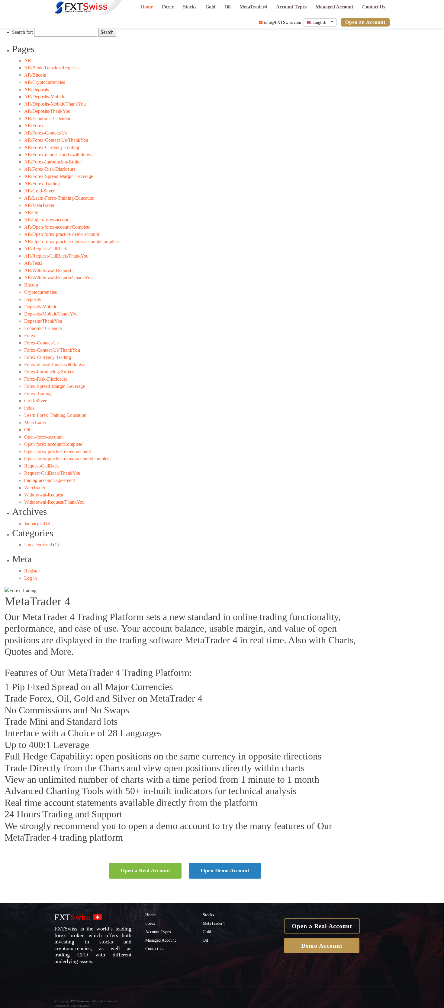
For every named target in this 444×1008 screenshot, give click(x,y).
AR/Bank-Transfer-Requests (51, 67)
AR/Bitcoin (35, 75)
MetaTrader (35, 422)
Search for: (22, 32)
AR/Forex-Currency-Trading (51, 147)
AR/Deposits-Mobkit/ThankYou (55, 103)
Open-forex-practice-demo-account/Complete (67, 458)
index (29, 407)
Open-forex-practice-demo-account (57, 451)
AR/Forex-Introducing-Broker (53, 161)
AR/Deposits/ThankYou (47, 111)
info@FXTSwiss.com (282, 22)
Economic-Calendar (43, 328)
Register (32, 570)
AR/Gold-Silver (39, 190)
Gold (210, 6)
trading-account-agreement (49, 480)
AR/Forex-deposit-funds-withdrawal (59, 154)
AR (27, 60)
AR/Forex (33, 125)
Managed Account (334, 6)
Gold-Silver (35, 400)
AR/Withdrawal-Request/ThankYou (58, 277)
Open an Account (365, 22)
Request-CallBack (41, 465)
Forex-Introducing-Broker (49, 371)
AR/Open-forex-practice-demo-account (61, 234)
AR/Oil (31, 212)
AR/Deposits (36, 89)
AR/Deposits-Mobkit (44, 96)
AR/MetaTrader (39, 205)
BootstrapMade (79, 1005)
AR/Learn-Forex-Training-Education (59, 198)
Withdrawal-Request (43, 494)
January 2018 (37, 523)
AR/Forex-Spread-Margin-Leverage (58, 176)
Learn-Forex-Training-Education (55, 415)
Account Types (291, 6)
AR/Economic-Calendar (47, 118)
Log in (30, 578)
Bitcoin (31, 284)
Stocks (189, 6)
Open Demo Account (225, 870)
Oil (227, 6)
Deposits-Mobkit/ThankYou (51, 313)
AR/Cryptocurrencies (44, 82)
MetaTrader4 (253, 6)
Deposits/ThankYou (43, 321)
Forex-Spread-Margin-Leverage (54, 386)
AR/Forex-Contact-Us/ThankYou (56, 140)
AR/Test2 (33, 263)
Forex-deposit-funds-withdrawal (54, 364)
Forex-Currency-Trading (47, 357)
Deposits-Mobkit (40, 306)
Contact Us (373, 6)
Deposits (32, 299)
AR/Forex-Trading (42, 183)
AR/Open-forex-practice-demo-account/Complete (71, 241)
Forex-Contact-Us (41, 342)
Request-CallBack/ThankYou (52, 473)
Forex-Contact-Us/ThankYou (52, 350)
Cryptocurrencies (40, 292)
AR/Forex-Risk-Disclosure (50, 169)
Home (147, 6)
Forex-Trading (38, 393)
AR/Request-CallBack (45, 248)
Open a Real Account (145, 870)
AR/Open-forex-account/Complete (57, 227)
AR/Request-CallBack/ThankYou (56, 255)
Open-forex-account (43, 436)
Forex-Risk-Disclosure (45, 379)
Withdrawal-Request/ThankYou (54, 502)
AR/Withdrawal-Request (47, 270)
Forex (168, 6)
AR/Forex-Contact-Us (45, 132)
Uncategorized (38, 544)
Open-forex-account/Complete (53, 444)
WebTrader (34, 487)
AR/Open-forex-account (47, 219)
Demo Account (322, 945)
